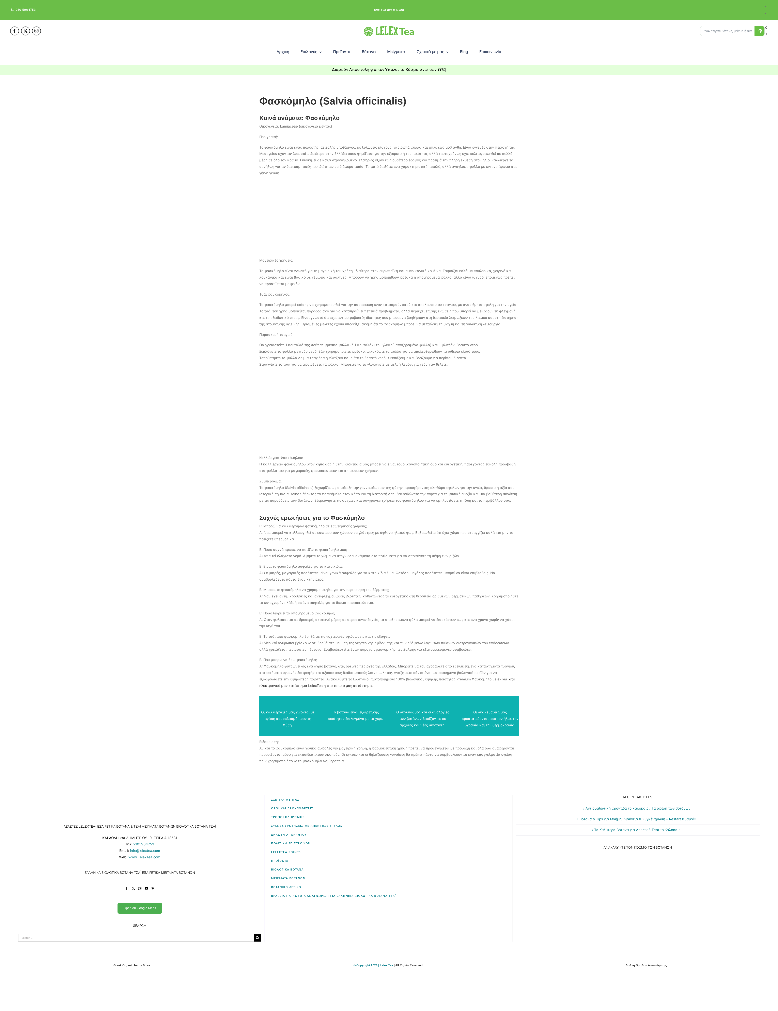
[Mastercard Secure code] (396, 987)
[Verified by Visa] (382, 987)
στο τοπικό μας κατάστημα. (350, 686)
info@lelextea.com (145, 851)
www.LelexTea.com (144, 857)
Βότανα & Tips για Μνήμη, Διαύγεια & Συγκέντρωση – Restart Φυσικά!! (637, 819)
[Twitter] (133, 888)
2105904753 (143, 844)
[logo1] (389, 28)
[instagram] (36, 31)
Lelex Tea (387, 965)
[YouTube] (146, 888)
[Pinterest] (152, 888)
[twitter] (25, 31)
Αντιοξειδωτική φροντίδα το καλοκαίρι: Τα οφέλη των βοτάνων (638, 808)
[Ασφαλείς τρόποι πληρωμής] (389, 975)
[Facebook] (126, 888)
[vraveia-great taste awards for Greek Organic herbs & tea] (646, 975)
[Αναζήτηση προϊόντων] (759, 31)
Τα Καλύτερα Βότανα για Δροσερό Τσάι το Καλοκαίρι (638, 830)
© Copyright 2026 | (367, 965)
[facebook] (14, 31)
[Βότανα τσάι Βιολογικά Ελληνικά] (131, 975)
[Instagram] (139, 888)
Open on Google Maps (140, 908)
